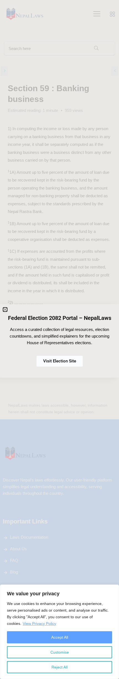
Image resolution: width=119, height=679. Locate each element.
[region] (59, 632)
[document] (59, 339)
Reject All (59, 667)
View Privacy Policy (39, 623)
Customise (59, 652)
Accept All (59, 637)
